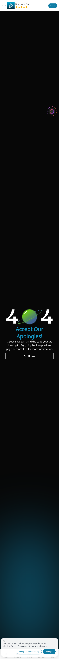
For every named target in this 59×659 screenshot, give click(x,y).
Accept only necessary (29, 651)
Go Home (29, 356)
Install (52, 5)
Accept (49, 651)
